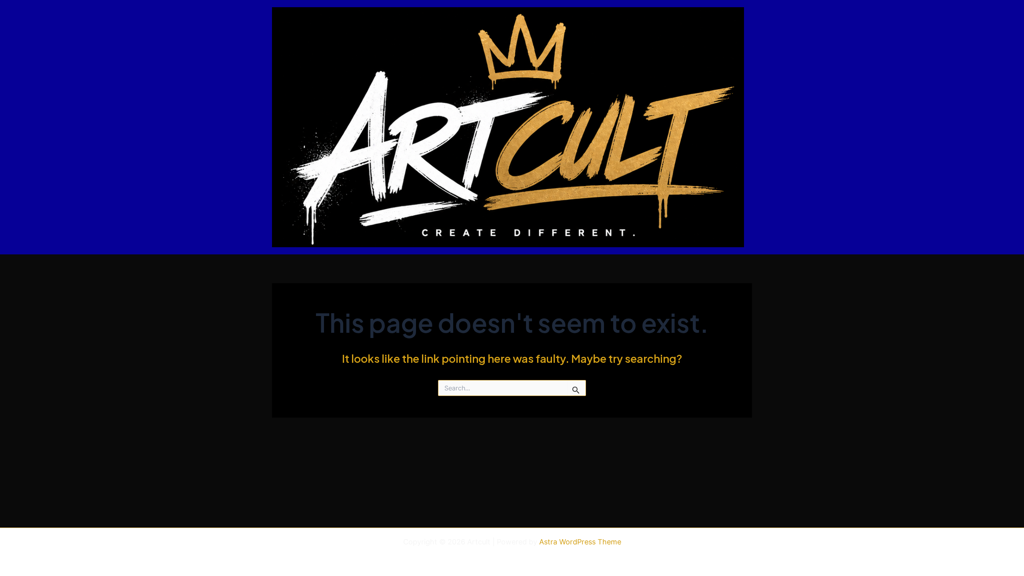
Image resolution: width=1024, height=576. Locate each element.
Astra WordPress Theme (580, 542)
